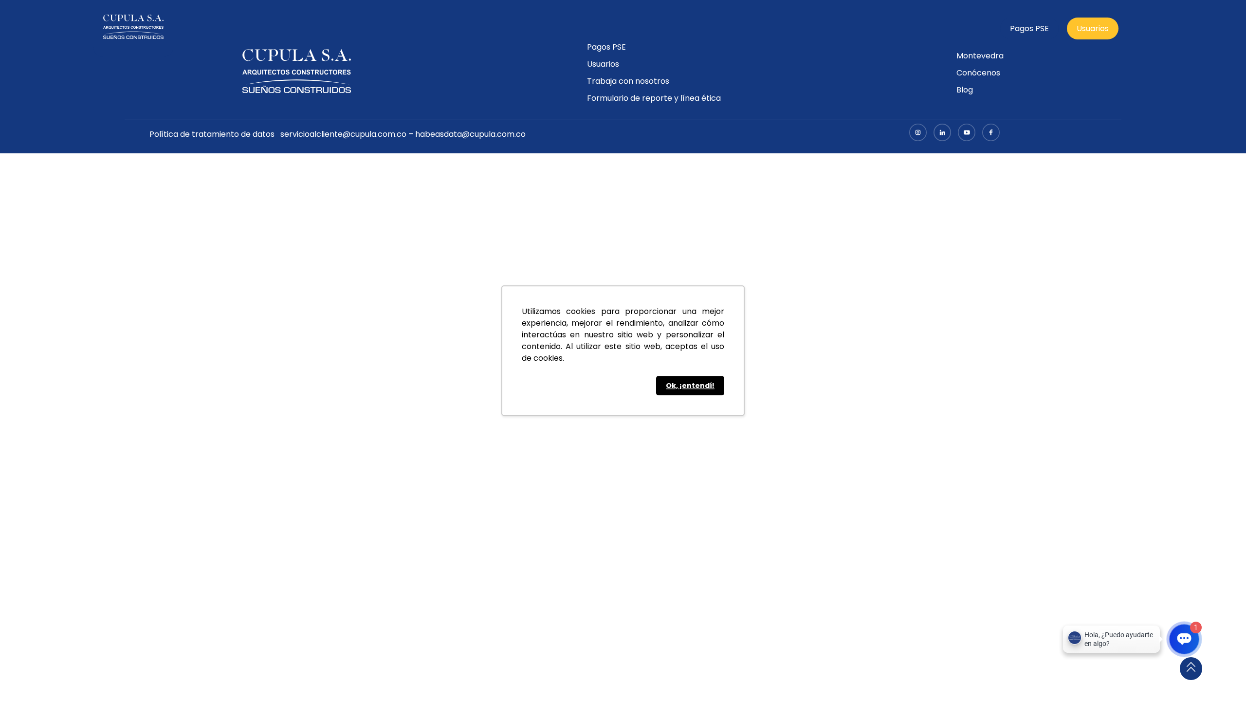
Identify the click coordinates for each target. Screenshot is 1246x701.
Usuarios (1093, 28)
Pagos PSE (1029, 28)
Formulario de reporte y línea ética (654, 98)
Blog (964, 89)
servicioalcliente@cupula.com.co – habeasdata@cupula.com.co (403, 134)
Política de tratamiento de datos (212, 134)
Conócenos (978, 72)
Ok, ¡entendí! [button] (690, 385)
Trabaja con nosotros (628, 81)
